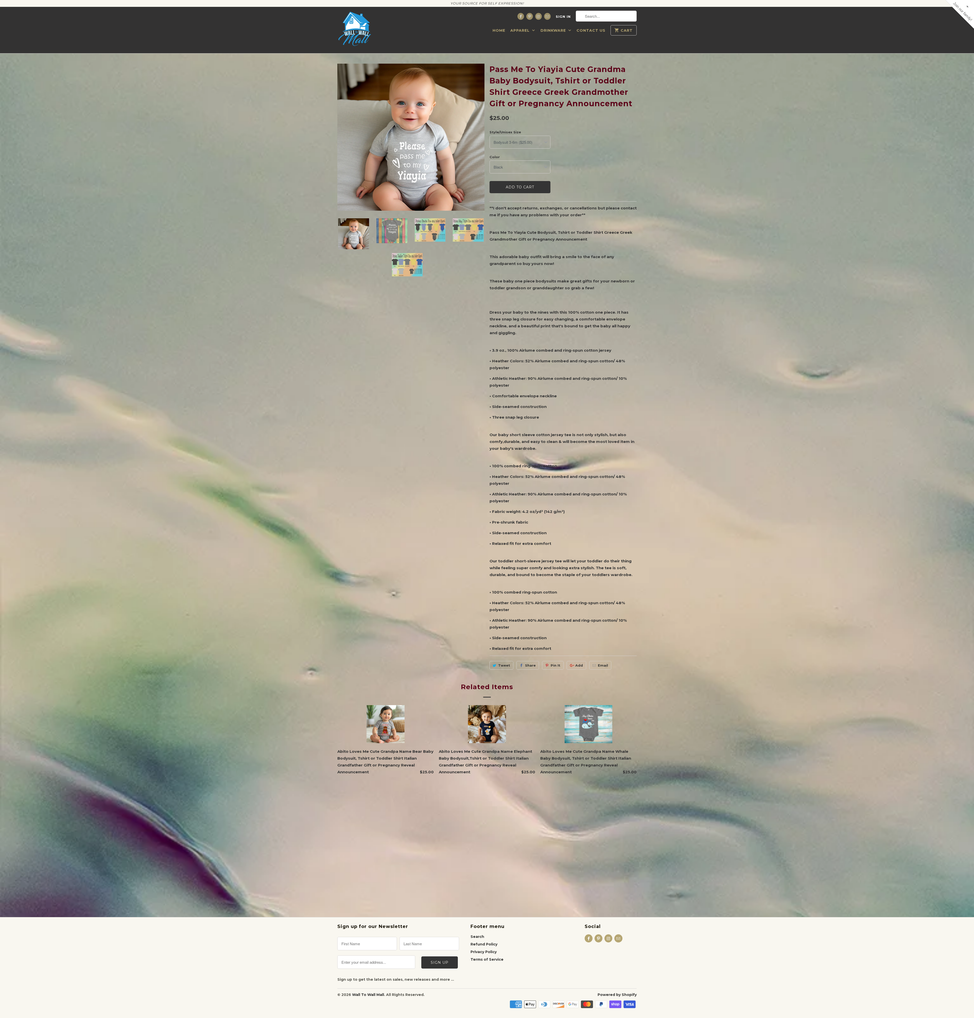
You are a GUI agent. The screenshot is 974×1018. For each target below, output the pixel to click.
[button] (544, 37)
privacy (487, 150)
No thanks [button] (487, 122)
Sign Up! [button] (489, 113)
